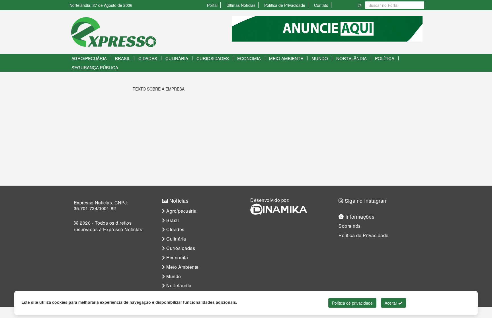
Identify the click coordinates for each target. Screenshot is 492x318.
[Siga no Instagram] (360, 5)
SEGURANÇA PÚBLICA (94, 67)
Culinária (175, 239)
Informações (359, 216)
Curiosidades (180, 248)
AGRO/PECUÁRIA (89, 58)
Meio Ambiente (182, 267)
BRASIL (122, 58)
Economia (176, 258)
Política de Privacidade (284, 5)
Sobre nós (350, 226)
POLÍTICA (384, 58)
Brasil (172, 220)
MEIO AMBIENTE (286, 58)
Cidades (174, 229)
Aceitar (391, 303)
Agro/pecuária (181, 211)
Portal (212, 5)
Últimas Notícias (240, 5)
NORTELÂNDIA (351, 58)
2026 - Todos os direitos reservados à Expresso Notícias (108, 226)
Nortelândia (178, 285)
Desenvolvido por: (270, 200)
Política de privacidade (352, 303)
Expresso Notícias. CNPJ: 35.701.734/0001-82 (101, 205)
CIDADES (147, 58)
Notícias (178, 200)
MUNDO (319, 58)
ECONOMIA (249, 58)
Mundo (173, 276)
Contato (321, 5)
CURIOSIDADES (212, 58)
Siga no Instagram (365, 200)
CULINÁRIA (176, 58)
